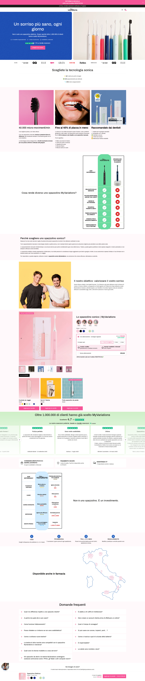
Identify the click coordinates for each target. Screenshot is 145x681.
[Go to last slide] (21, 338)
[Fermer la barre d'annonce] (143, 2)
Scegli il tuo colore (37, 47)
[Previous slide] (21, 119)
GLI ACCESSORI (24, 375)
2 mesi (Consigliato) (107, 342)
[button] (22, 369)
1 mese (122, 342)
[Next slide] (123, 119)
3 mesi (116, 342)
